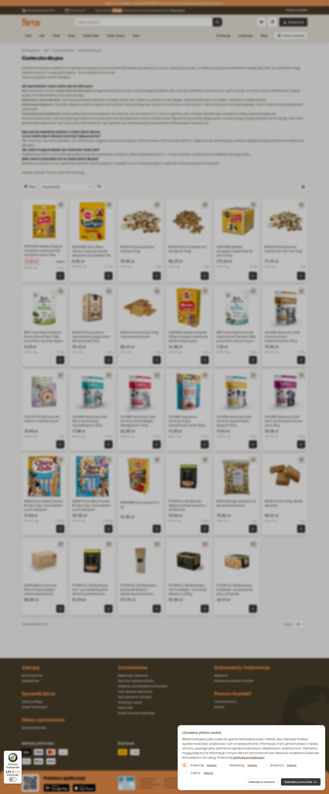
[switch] (13, 779)
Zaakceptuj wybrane (261, 782)
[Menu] (6, 753)
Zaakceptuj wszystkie (298, 782)
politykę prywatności (248, 757)
